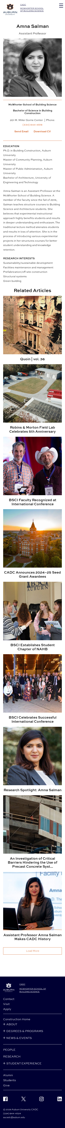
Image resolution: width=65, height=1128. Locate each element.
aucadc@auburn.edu (14, 1117)
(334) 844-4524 (12, 1113)
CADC (23, 4)
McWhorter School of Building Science (32, 9)
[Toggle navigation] (61, 5)
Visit (6, 1003)
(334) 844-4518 (32, 124)
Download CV (42, 131)
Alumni (8, 1075)
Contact (8, 998)
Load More (32, 951)
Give (6, 1085)
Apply (7, 1008)
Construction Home (16, 1019)
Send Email (21, 131)
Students (9, 1080)
